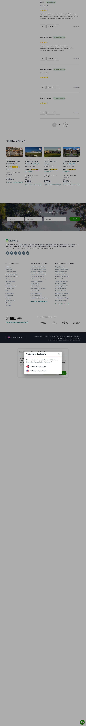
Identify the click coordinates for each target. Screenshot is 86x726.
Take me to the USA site (39, 371)
